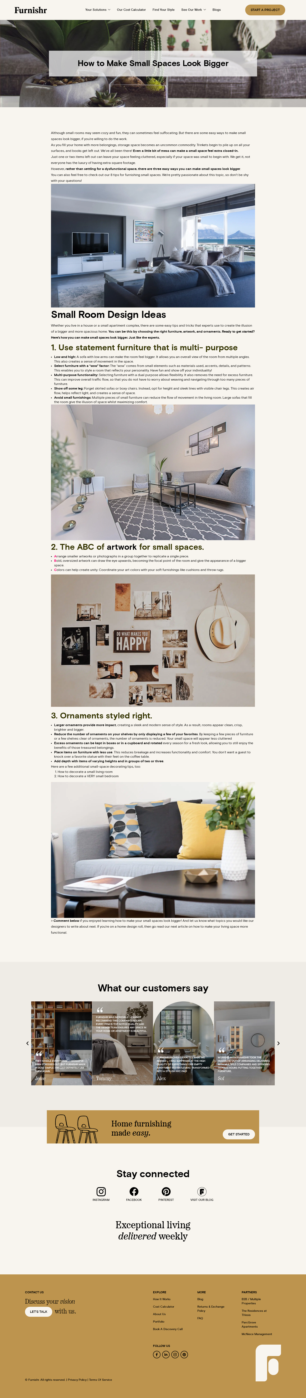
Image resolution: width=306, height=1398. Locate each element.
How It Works (161, 1299)
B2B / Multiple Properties (251, 1301)
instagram (101, 1200)
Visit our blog (201, 1200)
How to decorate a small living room (85, 771)
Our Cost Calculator (131, 9)
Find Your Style (164, 9)
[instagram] (101, 1191)
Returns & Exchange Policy (210, 1308)
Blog (200, 1299)
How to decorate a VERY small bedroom (88, 776)
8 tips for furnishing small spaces (136, 175)
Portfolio (158, 1321)
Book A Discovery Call (168, 1329)
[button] (27, 1043)
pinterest (166, 1200)
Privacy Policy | (78, 1379)
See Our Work (191, 9)
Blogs (217, 9)
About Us (159, 1314)
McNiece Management (257, 1334)
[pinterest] (166, 1191)
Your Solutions (95, 9)
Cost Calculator (163, 1306)
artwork (122, 547)
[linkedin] (166, 1354)
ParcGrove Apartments (250, 1324)
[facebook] (134, 1191)
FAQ (200, 1318)
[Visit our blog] (201, 1191)
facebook (134, 1200)
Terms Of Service (100, 1379)
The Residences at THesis (254, 1313)
